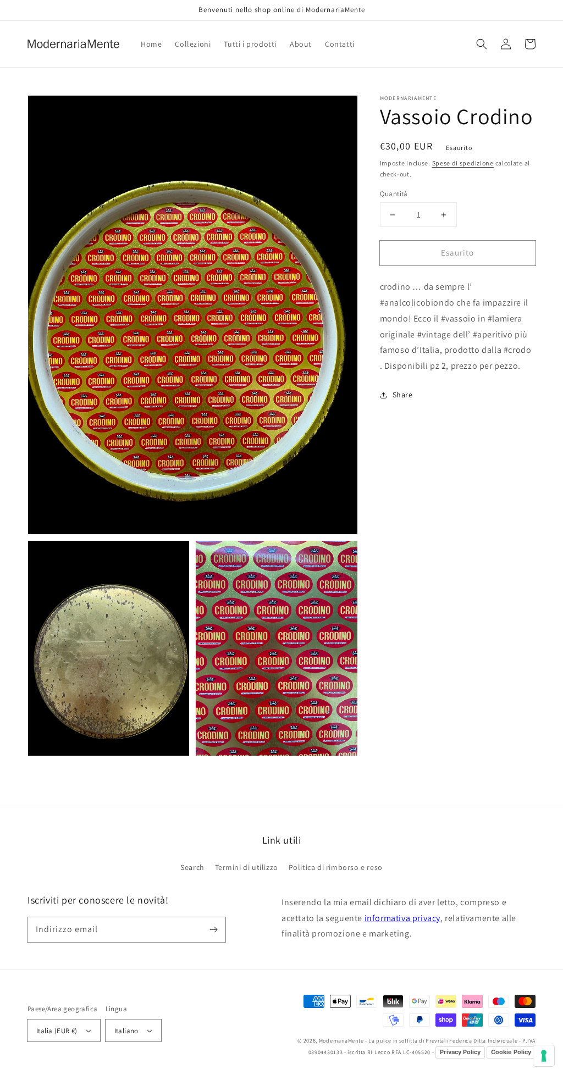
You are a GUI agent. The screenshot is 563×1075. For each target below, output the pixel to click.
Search (192, 867)
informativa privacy (402, 918)
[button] (482, 44)
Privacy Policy (460, 1052)
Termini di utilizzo (246, 867)
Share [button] (403, 395)
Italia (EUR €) (57, 1030)
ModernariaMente (342, 1040)
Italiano (126, 1030)
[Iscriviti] (213, 929)
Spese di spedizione (463, 163)
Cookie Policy (511, 1052)
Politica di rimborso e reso (336, 867)
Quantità (394, 193)
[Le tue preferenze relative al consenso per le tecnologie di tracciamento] (543, 1055)
